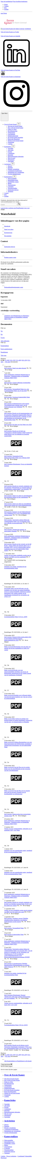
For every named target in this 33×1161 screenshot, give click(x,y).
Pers (5, 8)
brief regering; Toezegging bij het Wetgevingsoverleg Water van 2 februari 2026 (17, 456)
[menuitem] (10, 124)
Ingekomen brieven (9, 246)
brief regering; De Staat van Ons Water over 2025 (18, 424)
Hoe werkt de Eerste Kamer (12, 1080)
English (6, 9)
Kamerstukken (11, 1136)
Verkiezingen (8, 1085)
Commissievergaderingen (11, 1129)
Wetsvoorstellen (8, 1140)
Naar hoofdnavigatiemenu (20, 1)
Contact (6, 6)
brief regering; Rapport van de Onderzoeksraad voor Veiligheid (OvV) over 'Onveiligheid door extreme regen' (17, 513)
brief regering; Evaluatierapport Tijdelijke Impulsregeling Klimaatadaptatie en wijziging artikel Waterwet (16, 965)
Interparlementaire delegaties (12, 1112)
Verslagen (7, 1153)
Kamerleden (9, 1100)
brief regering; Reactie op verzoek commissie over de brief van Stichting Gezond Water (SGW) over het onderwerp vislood (18, 904)
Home (6, 4)
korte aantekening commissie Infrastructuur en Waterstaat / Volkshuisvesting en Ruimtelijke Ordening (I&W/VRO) (17, 376)
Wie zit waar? (8, 1114)
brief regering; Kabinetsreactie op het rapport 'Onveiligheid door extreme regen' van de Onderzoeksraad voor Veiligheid (16, 405)
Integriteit (7, 1110)
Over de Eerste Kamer (14, 1075)
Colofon (6, 1096)
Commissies (7, 1109)
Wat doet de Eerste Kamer (11, 1078)
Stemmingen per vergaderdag (12, 1131)
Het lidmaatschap (9, 1083)
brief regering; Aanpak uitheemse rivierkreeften (17, 382)
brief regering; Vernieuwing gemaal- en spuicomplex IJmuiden (15, 530)
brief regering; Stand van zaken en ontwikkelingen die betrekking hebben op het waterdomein (18, 496)
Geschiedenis (8, 1087)
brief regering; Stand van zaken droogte (15, 368)
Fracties (6, 1107)
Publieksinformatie (9, 1088)
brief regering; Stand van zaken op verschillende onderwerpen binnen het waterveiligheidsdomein (17, 504)
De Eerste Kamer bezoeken (11, 1090)
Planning (6, 1126)
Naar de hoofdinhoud (7, 1)
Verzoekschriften (9, 1150)
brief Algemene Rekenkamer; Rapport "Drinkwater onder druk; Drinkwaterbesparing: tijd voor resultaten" (17, 996)
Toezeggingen (8, 1146)
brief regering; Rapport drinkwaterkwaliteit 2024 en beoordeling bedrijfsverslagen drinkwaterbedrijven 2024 (17, 638)
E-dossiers (7, 1148)
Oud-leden (7, 1117)
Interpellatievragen (9, 1142)
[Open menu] (19, 123)
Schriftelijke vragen (9, 1143)
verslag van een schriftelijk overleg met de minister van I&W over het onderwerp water (18, 911)
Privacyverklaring (11, 1156)
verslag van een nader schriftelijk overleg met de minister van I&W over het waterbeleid (17, 556)
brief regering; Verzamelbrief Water (14, 928)
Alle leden (7, 1105)
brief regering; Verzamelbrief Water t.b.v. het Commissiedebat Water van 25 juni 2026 (16, 389)
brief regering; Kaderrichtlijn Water (14, 934)
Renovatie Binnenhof (10, 1091)
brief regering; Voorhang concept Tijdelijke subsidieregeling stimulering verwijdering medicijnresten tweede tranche (16, 920)
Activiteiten (9, 1121)
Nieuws (6, 1124)
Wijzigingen (7, 1115)
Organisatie (7, 1095)
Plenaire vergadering (10, 1128)
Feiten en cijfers (8, 1082)
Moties (6, 1145)
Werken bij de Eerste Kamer (12, 1093)
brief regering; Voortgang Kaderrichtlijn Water (17, 397)
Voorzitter (7, 1104)
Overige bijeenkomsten (10, 1132)
